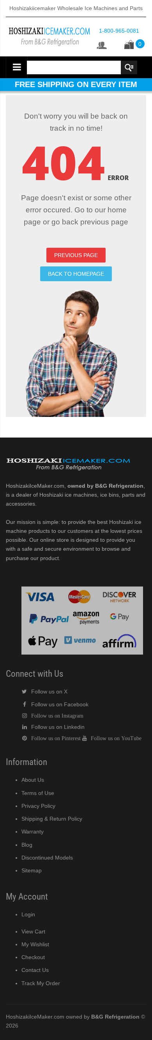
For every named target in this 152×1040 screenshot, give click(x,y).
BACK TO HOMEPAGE (76, 274)
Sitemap (31, 870)
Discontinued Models (47, 857)
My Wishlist (35, 944)
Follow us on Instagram (57, 715)
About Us (32, 780)
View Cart (33, 931)
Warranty (32, 831)
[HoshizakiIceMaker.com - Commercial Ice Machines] (49, 25)
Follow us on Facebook (59, 704)
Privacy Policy (38, 806)
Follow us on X (49, 691)
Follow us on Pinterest (56, 738)
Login (28, 914)
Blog (26, 845)
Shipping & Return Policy (51, 819)
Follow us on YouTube (116, 738)
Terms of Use (37, 793)
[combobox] (81, 67)
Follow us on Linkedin (58, 727)
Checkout (33, 957)
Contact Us (35, 970)
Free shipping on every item (76, 84)
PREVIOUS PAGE (76, 255)
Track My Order (40, 983)
